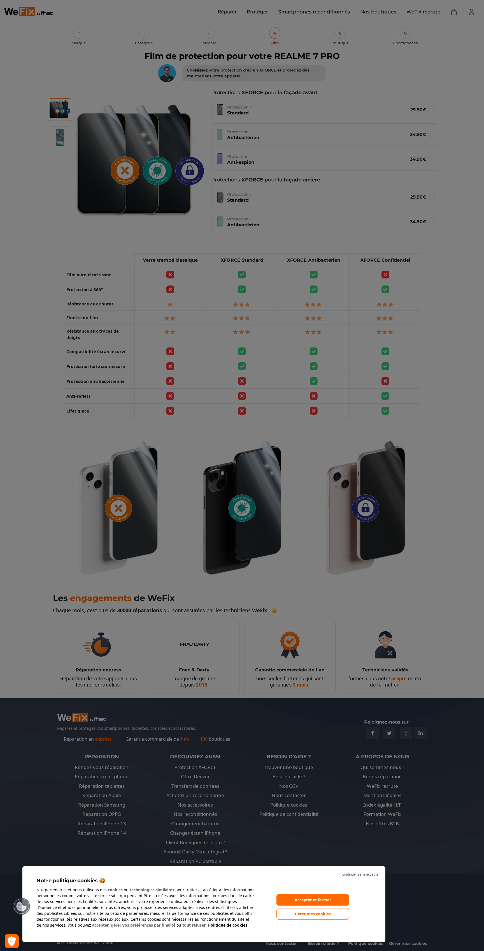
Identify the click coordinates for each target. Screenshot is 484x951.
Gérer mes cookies (313, 914)
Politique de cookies (227, 925)
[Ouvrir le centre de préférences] (12, 941)
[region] (203, 904)
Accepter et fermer (313, 899)
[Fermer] (348, 874)
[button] (22, 906)
